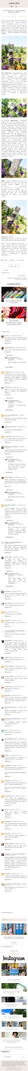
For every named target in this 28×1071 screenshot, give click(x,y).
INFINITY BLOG (8, 657)
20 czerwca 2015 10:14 (16, 873)
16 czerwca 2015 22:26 (16, 833)
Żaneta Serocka (9, 676)
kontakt (4, 919)
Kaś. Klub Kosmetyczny (11, 415)
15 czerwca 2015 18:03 (15, 755)
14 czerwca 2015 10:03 (18, 372)
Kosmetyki (12, 260)
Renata (7, 755)
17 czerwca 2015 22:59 (19, 843)
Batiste (3, 24)
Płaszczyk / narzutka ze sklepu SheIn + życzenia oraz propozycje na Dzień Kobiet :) (11, 1041)
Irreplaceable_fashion (11, 446)
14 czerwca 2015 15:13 (19, 477)
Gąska (6, 809)
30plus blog (14, 3)
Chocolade (8, 387)
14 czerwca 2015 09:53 (20, 347)
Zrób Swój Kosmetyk (10, 505)
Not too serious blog (11, 707)
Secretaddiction (9, 347)
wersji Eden (23, 24)
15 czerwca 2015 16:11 (14, 730)
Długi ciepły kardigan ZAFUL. (11, 1029)
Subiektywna (8, 557)
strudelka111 (8, 436)
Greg (6, 730)
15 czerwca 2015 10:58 (20, 666)
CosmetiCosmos (9, 843)
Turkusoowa (8, 640)
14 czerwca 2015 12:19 (19, 436)
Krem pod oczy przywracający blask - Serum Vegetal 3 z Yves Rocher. (11, 992)
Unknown (7, 620)
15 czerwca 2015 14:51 (16, 695)
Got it (18, 1068)
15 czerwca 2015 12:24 (19, 686)
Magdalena (8, 821)
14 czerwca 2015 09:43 (16, 335)
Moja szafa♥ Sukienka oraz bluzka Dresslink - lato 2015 (17, 278)
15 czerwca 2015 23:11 (14, 809)
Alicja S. (7, 335)
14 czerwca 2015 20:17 (18, 640)
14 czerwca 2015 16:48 (19, 603)
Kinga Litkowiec (9, 666)
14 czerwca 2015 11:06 (17, 387)
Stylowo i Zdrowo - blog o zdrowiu (14, 630)
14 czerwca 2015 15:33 (18, 557)
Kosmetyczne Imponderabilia (13, 542)
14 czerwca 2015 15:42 (16, 591)
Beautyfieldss (9, 603)
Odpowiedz (8, 343)
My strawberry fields (11, 738)
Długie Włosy (8, 372)
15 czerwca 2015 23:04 (19, 796)
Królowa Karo (9, 796)
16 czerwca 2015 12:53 (18, 821)
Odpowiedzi (9, 355)
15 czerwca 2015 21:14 (16, 780)
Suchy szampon (20, 260)
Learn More (11, 1068)
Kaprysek (7, 591)
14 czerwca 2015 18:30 (16, 620)
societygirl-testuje (10, 426)
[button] (7, 5)
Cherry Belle (8, 686)
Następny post (5, 272)
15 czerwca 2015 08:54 (18, 657)
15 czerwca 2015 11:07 (20, 676)
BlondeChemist (9, 477)
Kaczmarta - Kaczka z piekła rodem (15, 854)
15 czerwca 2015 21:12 (16, 765)
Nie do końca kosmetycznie (12, 718)
